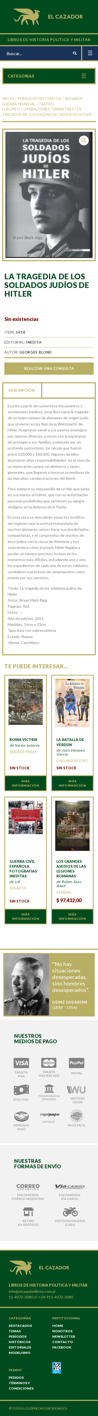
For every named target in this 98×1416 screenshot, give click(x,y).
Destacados (20, 1326)
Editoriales (20, 1347)
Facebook (61, 1347)
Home (57, 1326)
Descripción (21, 390)
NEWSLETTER (63, 1336)
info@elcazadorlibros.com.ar (32, 1291)
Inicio (8, 98)
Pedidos (16, 1377)
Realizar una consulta (49, 368)
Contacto (62, 1342)
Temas (15, 1331)
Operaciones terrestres (48, 109)
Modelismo (19, 1353)
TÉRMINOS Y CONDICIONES (21, 1385)
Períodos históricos (39, 98)
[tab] (22, 389)
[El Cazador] (49, 16)
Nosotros (62, 1331)
